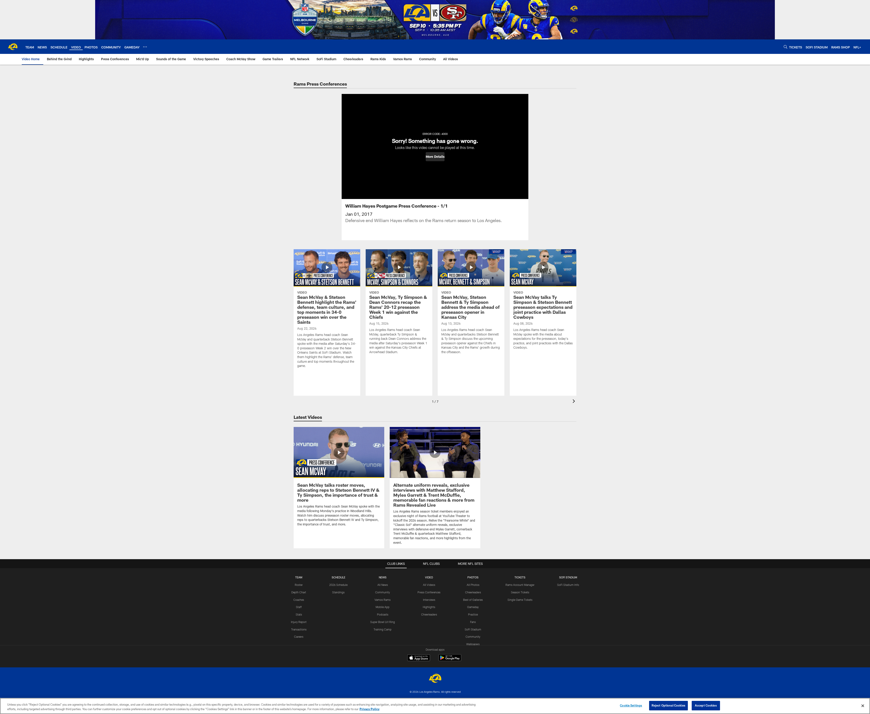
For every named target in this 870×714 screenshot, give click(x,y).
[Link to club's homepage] (12, 46)
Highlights (429, 607)
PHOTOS (472, 577)
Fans (473, 621)
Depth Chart (298, 592)
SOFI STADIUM (568, 577)
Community (382, 592)
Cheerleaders (429, 614)
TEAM (298, 577)
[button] (435, 156)
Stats (299, 614)
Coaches (298, 599)
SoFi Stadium (473, 629)
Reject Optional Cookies (668, 705)
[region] (435, 706)
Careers (298, 636)
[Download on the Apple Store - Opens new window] (418, 658)
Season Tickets (520, 592)
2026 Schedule (338, 584)
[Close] (863, 706)
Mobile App (382, 607)
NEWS (383, 577)
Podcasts (382, 614)
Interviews (429, 599)
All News (382, 584)
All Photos (473, 584)
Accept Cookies (706, 705)
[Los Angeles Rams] (435, 679)
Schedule (338, 577)
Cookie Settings (631, 705)
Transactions (299, 629)
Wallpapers (473, 644)
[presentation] (574, 401)
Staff (299, 607)
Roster (299, 584)
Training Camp (383, 629)
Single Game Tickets (520, 599)
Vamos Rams (383, 599)
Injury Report (299, 621)
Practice (473, 614)
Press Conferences (429, 592)
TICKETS (520, 577)
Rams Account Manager (519, 584)
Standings (338, 592)
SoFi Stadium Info (568, 584)
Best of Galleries (473, 599)
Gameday (473, 607)
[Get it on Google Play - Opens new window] (449, 660)
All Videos (429, 584)
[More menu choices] (145, 47)
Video (429, 577)
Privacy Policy (369, 709)
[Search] (785, 47)
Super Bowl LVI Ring (382, 621)
